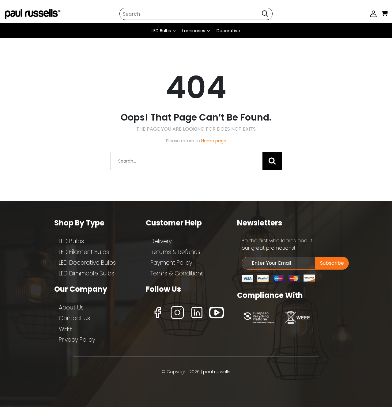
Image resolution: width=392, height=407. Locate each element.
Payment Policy (171, 263)
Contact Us (74, 318)
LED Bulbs (71, 241)
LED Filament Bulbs (84, 252)
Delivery (161, 241)
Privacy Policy (77, 340)
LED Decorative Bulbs (87, 263)
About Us (71, 307)
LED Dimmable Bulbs (86, 273)
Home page (213, 141)
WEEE (66, 329)
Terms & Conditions (177, 273)
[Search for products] (265, 13)
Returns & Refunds (175, 252)
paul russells (216, 372)
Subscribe (332, 263)
